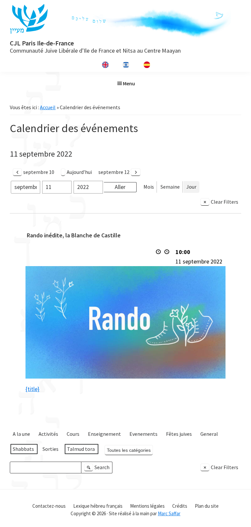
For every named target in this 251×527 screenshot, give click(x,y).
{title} (32, 389)
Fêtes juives (179, 434)
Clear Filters (224, 201)
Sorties (50, 449)
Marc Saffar (169, 513)
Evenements (143, 434)
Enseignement (104, 434)
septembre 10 (38, 172)
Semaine (170, 186)
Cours (73, 434)
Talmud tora (81, 449)
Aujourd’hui (79, 172)
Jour (191, 186)
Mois (148, 186)
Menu (129, 83)
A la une (21, 434)
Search (97, 468)
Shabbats (23, 449)
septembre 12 (113, 172)
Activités (48, 434)
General (209, 434)
